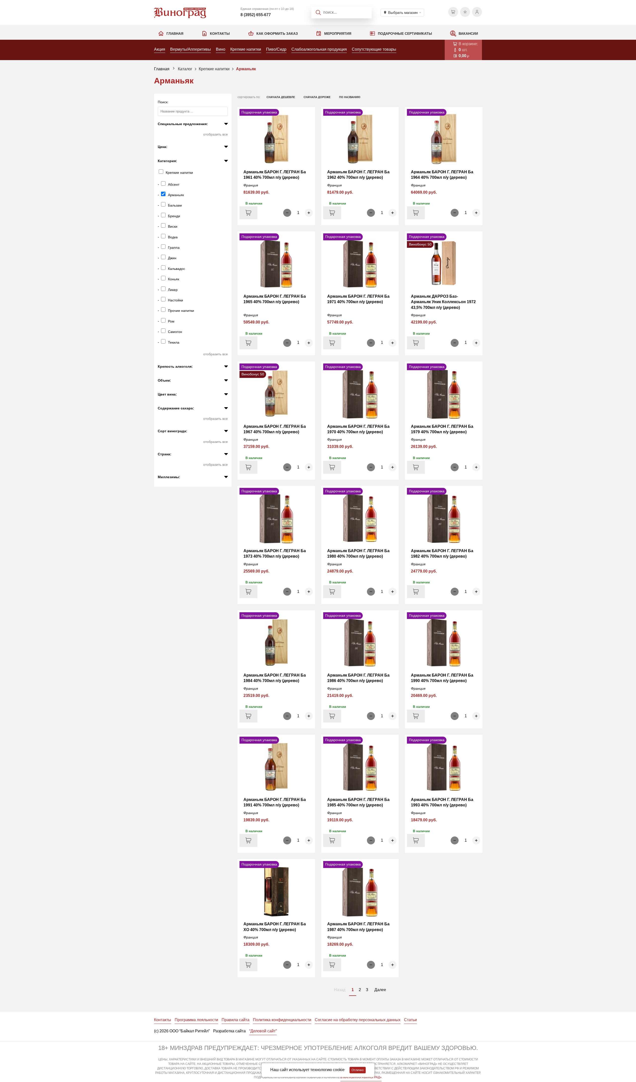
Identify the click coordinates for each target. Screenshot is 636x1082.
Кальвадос (176, 269)
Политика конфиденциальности (282, 1020)
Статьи (410, 1020)
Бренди (174, 216)
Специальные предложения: (183, 124)
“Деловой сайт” (263, 1031)
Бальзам (175, 205)
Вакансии (468, 34)
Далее (380, 990)
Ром (171, 321)
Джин (172, 258)
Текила (173, 342)
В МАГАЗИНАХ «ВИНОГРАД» (361, 1077)
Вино (220, 49)
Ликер (173, 290)
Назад (339, 990)
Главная (174, 34)
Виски (172, 226)
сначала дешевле (281, 97)
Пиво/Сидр (276, 49)
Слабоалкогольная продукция (319, 49)
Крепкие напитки (245, 49)
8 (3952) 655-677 (255, 15)
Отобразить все (215, 134)
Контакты (220, 34)
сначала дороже (317, 97)
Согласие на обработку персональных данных (357, 1020)
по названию (349, 97)
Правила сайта (235, 1020)
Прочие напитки (181, 311)
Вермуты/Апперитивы (190, 49)
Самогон (175, 332)
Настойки (175, 300)
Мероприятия (337, 34)
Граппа (174, 248)
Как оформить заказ (277, 34)
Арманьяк (246, 69)
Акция (159, 49)
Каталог (185, 69)
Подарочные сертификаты (405, 34)
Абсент (173, 184)
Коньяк (173, 279)
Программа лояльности (196, 1020)
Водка (173, 237)
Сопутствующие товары (374, 49)
